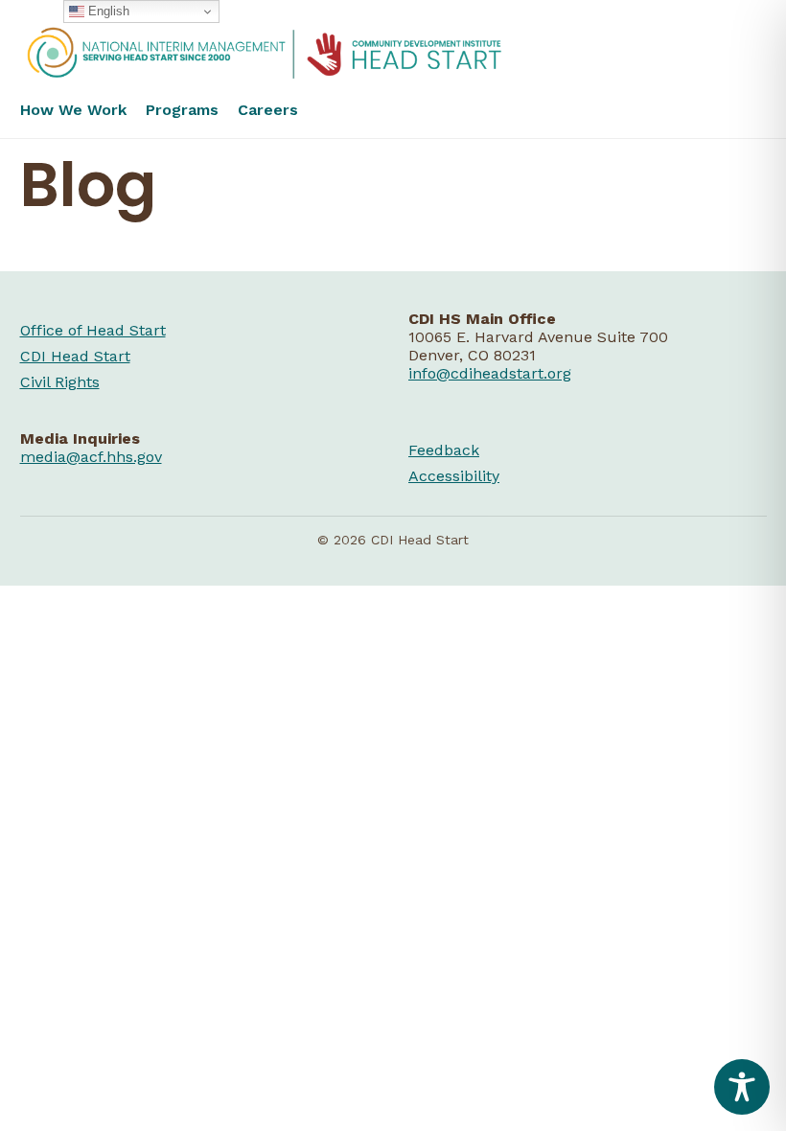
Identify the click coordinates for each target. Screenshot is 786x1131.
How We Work (73, 110)
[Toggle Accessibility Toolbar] (742, 1087)
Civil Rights (60, 382)
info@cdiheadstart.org (489, 373)
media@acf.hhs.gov (91, 457)
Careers (268, 110)
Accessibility (453, 476)
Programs (182, 110)
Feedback (443, 450)
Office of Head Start (93, 330)
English (106, 11)
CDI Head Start (75, 356)
